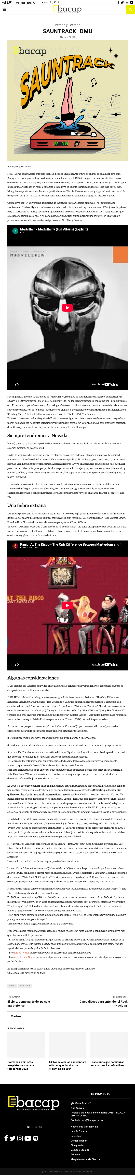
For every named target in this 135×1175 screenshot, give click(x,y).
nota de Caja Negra (24, 956)
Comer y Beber (79, 1140)
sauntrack (25, 985)
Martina (16, 1016)
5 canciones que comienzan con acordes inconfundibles (107, 1064)
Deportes (76, 1136)
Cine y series (78, 1145)
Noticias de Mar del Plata (84, 1126)
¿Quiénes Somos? (81, 1103)
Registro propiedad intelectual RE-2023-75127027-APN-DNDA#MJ (98, 1114)
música (12, 985)
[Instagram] (20, 1138)
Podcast (75, 1154)
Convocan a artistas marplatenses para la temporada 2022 (20, 1066)
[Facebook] (6, 1138)
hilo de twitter (21, 952)
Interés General (79, 1131)
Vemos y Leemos (80, 1150)
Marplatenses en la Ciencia (85, 1159)
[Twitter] (13, 1138)
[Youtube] (28, 1138)
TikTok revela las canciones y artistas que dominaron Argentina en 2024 (67, 1066)
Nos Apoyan (77, 1108)
